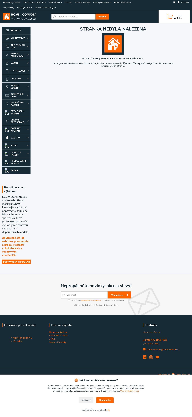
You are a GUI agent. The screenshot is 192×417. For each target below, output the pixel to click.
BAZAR (14, 170)
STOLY (14, 145)
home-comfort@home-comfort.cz (163, 349)
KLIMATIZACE (18, 38)
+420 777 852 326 (155, 340)
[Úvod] (25, 16)
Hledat (102, 16)
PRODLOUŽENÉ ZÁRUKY (18, 162)
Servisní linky (8, 7)
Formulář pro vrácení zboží (35, 2)
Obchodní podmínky (22, 337)
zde (108, 410)
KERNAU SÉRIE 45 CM (17, 55)
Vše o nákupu (54, 2)
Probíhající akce (23, 7)
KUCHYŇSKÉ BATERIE (17, 104)
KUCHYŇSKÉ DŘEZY (17, 95)
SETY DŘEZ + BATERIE (17, 112)
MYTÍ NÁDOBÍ (18, 70)
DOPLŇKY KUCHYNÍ (16, 129)
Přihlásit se (117, 295)
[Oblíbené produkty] (174, 5)
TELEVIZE (16, 30)
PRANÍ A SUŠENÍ (15, 86)
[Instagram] (152, 358)
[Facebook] (146, 358)
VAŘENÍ (14, 63)
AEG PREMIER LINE (18, 46)
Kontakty (68, 2)
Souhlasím (105, 400)
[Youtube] (159, 358)
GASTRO (15, 137)
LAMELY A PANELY (16, 153)
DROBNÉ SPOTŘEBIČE (17, 121)
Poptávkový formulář (12, 2)
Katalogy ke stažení (101, 2)
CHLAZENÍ (16, 78)
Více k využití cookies (129, 391)
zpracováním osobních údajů (91, 301)
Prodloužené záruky (122, 2)
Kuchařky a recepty (82, 2)
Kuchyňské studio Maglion (45, 7)
